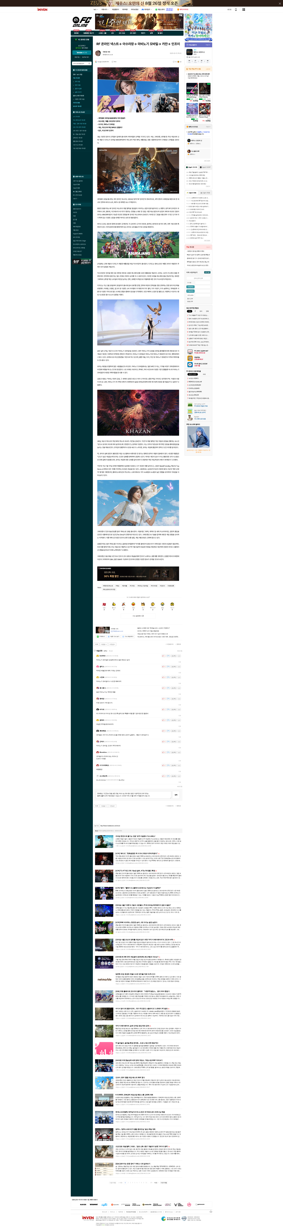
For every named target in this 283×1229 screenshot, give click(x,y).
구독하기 (102, 636)
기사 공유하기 (137, 616)
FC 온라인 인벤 (83, 40)
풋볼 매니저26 (77, 255)
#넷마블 (124, 586)
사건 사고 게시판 (78, 145)
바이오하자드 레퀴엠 (79, 248)
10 (146, 1182)
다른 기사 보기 (114, 636)
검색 (89, 63)
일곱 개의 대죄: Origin (79, 241)
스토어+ (208, 69)
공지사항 (178, 1212)
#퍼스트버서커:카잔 (109, 589)
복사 (115, 62)
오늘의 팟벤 (76, 188)
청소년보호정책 (143, 1212)
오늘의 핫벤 (76, 184)
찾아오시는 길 (168, 1212)
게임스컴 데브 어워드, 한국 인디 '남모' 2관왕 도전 (152, 634)
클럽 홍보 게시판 (78, 141)
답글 (180, 662)
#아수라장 (154, 586)
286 (151, 1182)
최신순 (111, 651)
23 (180, 62)
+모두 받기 (207, 272)
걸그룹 (75, 219)
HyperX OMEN (77, 234)
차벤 (74, 216)
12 (176, 62)
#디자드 (132, 586)
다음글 (103, 644)
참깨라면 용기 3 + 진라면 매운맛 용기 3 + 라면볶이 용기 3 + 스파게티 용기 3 (198, 258)
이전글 (112, 644)
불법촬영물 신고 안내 (156, 1212)
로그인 (229, 9)
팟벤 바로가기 (77, 209)
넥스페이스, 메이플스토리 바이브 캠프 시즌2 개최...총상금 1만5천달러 (159, 637)
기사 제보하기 (129, 636)
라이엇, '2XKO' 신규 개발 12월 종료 (148, 631)
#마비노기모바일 (143, 586)
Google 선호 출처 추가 (103, 62)
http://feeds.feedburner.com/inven (110, 826)
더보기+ (208, 45)
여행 (74, 223)
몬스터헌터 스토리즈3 (79, 244)
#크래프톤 (171, 586)
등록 (176, 795)
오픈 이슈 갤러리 (78, 181)
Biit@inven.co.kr (108, 54)
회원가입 (77, 57)
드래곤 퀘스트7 (77, 251)
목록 (96, 644)
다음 (155, 1182)
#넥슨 (117, 586)
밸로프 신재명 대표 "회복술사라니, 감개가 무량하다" (153, 628)
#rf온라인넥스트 (108, 586)
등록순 (105, 651)
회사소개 (104, 1212)
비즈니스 (112, 1212)
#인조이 (162, 586)
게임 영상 (75, 230)
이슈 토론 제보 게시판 (79, 148)
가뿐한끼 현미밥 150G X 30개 (195, 251)
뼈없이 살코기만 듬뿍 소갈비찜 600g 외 (198, 255)
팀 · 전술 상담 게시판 (79, 134)
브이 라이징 (76, 237)
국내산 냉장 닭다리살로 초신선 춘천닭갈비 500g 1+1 (198, 265)
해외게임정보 (77, 227)
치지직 (75, 212)
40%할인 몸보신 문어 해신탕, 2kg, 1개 (198, 262)
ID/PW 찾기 (85, 57)
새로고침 (179, 651)
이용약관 (120, 1212)
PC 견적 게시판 (77, 195)
